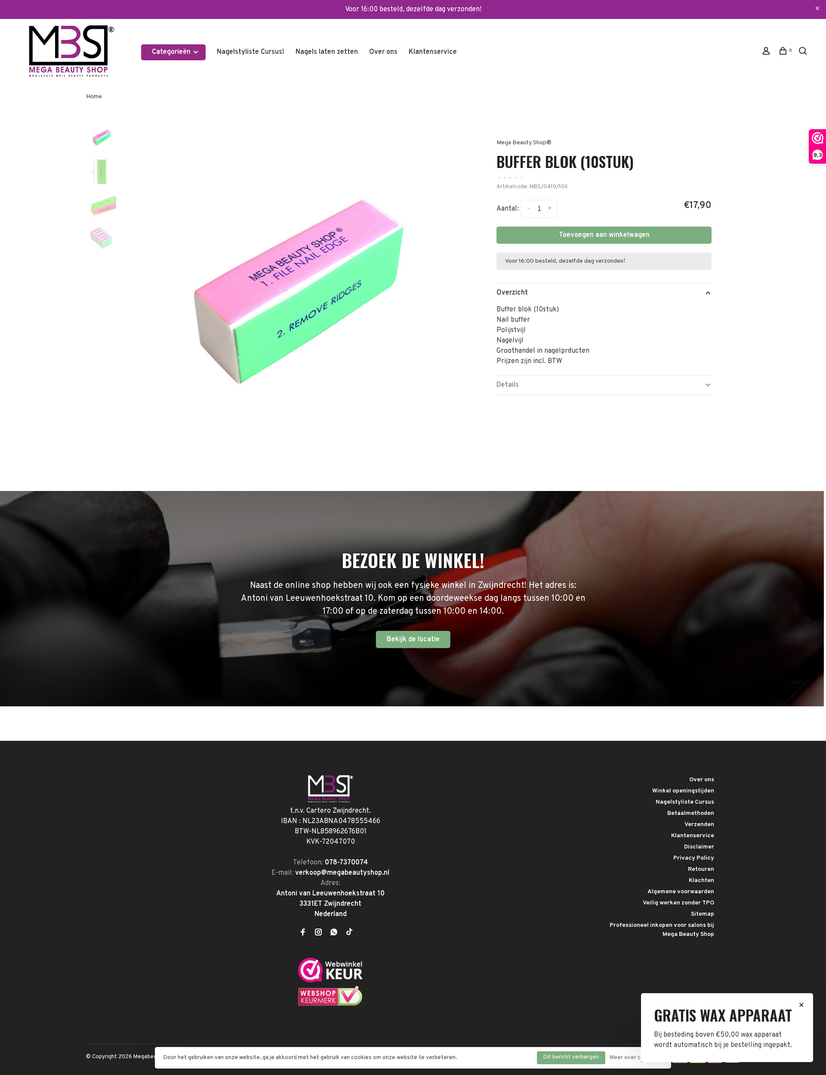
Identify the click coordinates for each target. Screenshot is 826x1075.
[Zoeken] (804, 52)
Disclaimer (699, 847)
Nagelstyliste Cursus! (250, 52)
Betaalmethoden (690, 813)
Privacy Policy (693, 858)
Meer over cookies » (636, 1057)
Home (94, 96)
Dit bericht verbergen (571, 1057)
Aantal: (507, 209)
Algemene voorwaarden (680, 891)
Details (507, 385)
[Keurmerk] (330, 980)
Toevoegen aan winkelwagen (604, 235)
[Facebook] (302, 933)
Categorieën (172, 52)
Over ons (383, 52)
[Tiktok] (349, 933)
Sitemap (702, 914)
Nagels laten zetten (327, 52)
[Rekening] (767, 52)
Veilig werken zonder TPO (678, 903)
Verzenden (699, 824)
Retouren (701, 869)
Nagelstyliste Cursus (685, 802)
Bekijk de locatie (413, 639)
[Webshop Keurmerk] (330, 1004)
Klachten (701, 880)
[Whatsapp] (333, 933)
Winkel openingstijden (683, 791)
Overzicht (512, 293)
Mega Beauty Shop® (524, 142)
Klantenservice (433, 52)
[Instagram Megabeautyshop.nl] (318, 933)
